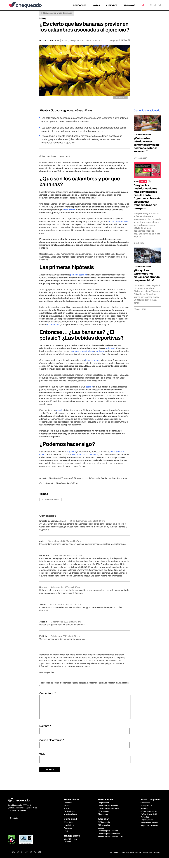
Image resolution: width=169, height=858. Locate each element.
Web (42, 754)
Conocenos (79, 5)
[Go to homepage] (29, 5)
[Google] (14, 853)
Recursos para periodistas (109, 834)
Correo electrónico (51, 740)
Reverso (67, 842)
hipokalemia (69, 210)
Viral (136, 181)
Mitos (42, 18)
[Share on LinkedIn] (126, 40)
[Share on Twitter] (122, 40)
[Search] (142, 5)
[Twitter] (32, 853)
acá (107, 348)
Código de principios (148, 811)
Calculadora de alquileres (108, 808)
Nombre (45, 725)
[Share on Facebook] (120, 40)
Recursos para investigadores (110, 836)
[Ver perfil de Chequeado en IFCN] (11, 839)
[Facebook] (10, 853)
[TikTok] (27, 853)
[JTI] (26, 839)
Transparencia (146, 806)
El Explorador (103, 811)
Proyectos (144, 817)
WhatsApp (68, 822)
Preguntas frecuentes (149, 826)
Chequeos (68, 803)
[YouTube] (39, 853)
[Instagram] (19, 853)
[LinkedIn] (23, 853)
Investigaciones (70, 814)
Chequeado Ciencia (142, 134)
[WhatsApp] (36, 853)
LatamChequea (70, 839)
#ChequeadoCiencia (50, 499)
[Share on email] (129, 40)
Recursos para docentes (108, 831)
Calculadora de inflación (108, 806)
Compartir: (114, 41)
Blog (66, 831)
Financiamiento (146, 820)
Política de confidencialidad (143, 852)
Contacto (14, 818)
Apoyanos (129, 5)
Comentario (47, 693)
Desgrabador (103, 803)
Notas (96, 5)
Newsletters (69, 825)
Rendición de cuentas (149, 823)
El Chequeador (104, 822)
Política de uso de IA (148, 814)
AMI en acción (104, 825)
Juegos (101, 828)
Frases (67, 808)
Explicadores (69, 811)
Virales (66, 806)
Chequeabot (103, 814)
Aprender (111, 5)
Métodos (144, 808)
